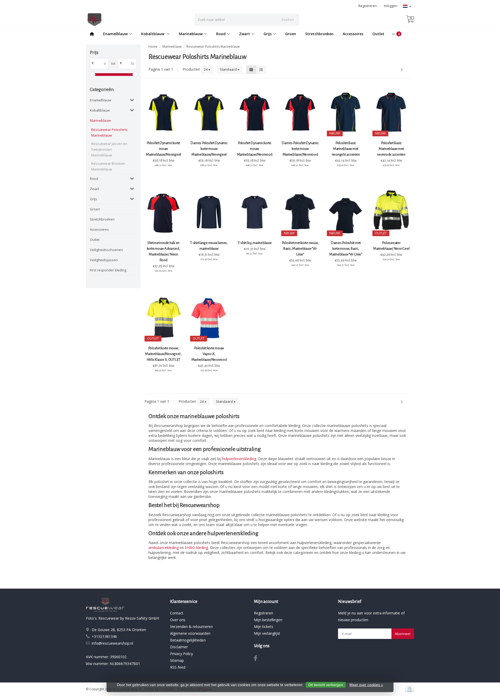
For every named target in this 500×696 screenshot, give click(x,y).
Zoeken (287, 19)
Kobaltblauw (153, 33)
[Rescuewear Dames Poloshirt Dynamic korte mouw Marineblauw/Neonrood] (300, 112)
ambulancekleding (163, 547)
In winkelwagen (161, 175)
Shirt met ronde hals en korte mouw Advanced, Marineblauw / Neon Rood (163, 251)
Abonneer (403, 633)
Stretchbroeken (319, 33)
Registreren (367, 5)
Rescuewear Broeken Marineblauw (108, 166)
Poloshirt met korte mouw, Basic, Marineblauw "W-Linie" (300, 248)
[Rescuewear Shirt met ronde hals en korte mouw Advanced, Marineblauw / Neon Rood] (163, 212)
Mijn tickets (263, 626)
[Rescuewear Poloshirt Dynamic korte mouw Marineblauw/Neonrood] (254, 112)
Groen (290, 33)
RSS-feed (177, 667)
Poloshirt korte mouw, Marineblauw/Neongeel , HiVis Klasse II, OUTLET (163, 354)
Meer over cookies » (366, 685)
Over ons (177, 619)
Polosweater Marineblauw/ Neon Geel (391, 246)
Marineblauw (191, 33)
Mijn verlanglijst (267, 633)
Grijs (268, 33)
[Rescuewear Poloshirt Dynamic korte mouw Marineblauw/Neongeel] (163, 112)
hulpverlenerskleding (239, 458)
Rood (221, 33)
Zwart (244, 33)
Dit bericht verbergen (325, 685)
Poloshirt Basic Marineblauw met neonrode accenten (391, 148)
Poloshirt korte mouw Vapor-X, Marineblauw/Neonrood (209, 354)
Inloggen (390, 5)
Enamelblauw (115, 33)
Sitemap (177, 660)
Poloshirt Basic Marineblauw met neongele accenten (346, 148)
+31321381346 (104, 636)
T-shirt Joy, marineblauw (255, 243)
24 (206, 69)
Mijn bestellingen (268, 619)
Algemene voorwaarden (190, 633)
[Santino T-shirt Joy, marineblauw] (254, 212)
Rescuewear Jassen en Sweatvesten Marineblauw (109, 149)
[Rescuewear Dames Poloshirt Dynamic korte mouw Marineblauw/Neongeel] (209, 112)
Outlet (378, 33)
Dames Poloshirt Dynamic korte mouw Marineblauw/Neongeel (208, 148)
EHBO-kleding (196, 547)
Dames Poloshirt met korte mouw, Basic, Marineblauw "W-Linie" (345, 248)
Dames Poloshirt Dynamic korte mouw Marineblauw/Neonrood (300, 148)
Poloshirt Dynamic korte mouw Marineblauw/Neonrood (254, 148)
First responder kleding (108, 270)
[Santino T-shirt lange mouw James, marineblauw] (209, 212)
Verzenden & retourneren (191, 626)
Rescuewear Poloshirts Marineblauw (109, 132)
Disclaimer (179, 646)
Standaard (229, 69)
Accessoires (353, 33)
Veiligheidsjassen (104, 260)
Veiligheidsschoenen (106, 249)
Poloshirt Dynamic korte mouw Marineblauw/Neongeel (163, 148)
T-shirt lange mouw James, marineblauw (209, 246)
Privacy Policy (181, 653)
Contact (176, 612)
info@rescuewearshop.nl (112, 643)
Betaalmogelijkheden (188, 640)
